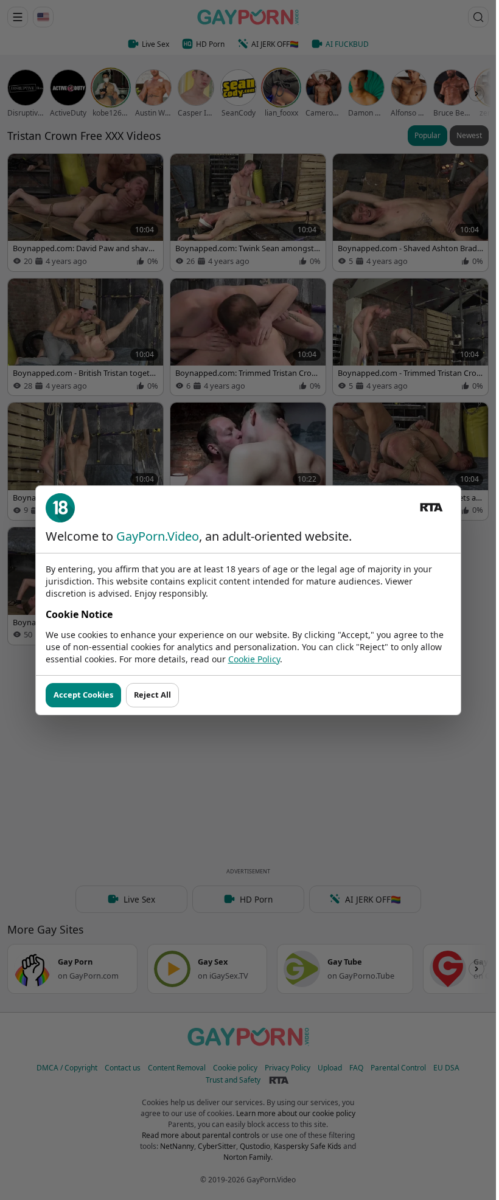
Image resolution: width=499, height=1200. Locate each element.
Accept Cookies (83, 694)
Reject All (152, 694)
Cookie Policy (254, 659)
